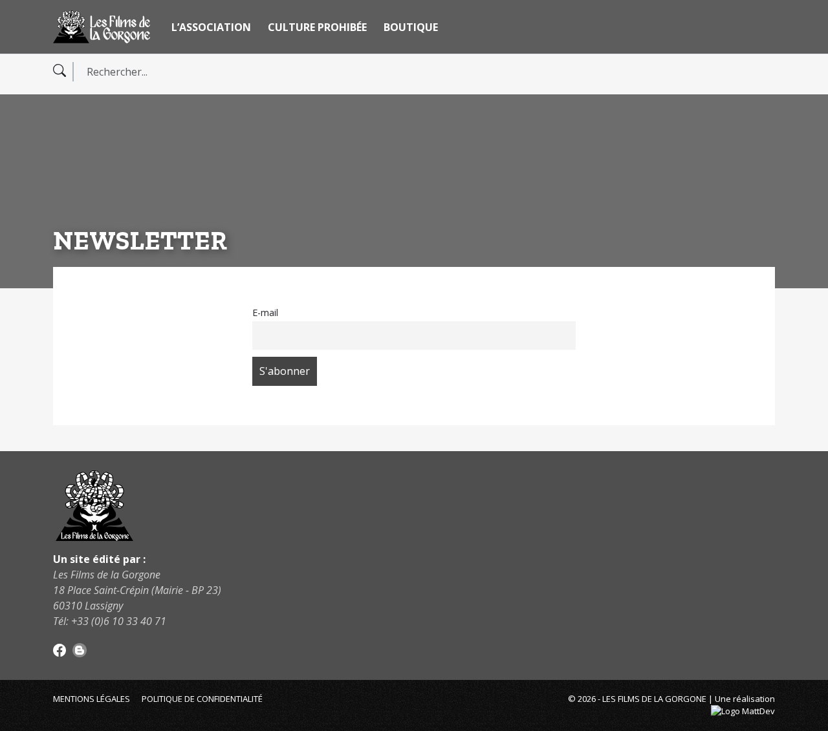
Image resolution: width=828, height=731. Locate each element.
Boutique (411, 27)
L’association (211, 27)
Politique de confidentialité (202, 699)
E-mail (265, 312)
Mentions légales (91, 699)
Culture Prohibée (317, 27)
